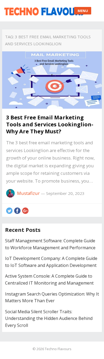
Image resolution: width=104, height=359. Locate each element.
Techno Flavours (58, 348)
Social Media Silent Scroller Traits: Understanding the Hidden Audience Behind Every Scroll (49, 318)
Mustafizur (28, 193)
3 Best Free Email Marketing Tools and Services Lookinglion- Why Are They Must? (49, 124)
